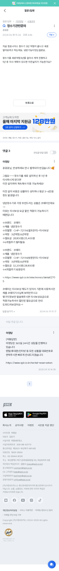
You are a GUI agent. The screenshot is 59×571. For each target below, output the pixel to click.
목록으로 (29, 102)
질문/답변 (7, 21)
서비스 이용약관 (26, 510)
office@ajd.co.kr (22, 479)
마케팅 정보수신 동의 (44, 510)
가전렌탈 (19, 21)
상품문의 (31, 21)
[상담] (52, 564)
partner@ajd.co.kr (23, 476)
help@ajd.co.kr (21, 472)
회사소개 (7, 425)
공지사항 (19, 425)
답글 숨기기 (9, 311)
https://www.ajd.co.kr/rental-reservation (29, 362)
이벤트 (31, 425)
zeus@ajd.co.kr (34, 464)
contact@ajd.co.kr (23, 468)
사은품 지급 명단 (46, 425)
